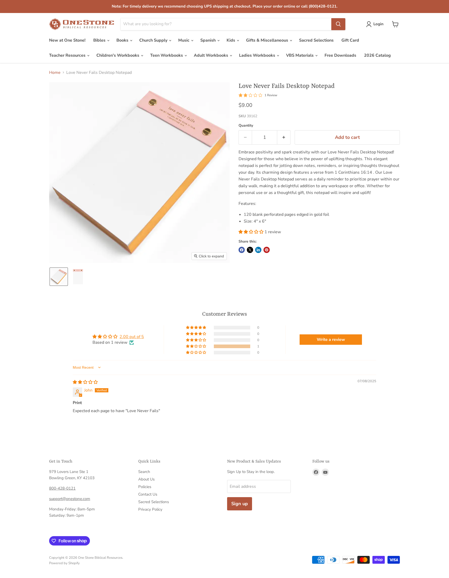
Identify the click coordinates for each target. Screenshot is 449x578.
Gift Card (350, 40)
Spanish (208, 40)
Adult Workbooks (211, 55)
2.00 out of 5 (132, 337)
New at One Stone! (67, 40)
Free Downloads (340, 55)
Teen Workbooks (167, 55)
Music (184, 40)
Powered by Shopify (64, 563)
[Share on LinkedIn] (258, 250)
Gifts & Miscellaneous (267, 40)
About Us (146, 479)
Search (144, 471)
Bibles (100, 40)
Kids (231, 40)
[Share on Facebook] (242, 250)
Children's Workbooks (118, 55)
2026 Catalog (377, 55)
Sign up (239, 504)
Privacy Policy (150, 509)
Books (122, 40)
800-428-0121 (62, 488)
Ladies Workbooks (257, 55)
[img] (85, 382)
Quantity (246, 126)
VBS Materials (300, 55)
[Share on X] (250, 250)
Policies (144, 486)
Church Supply (153, 40)
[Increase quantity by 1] (283, 137)
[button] (376, 24)
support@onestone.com (69, 498)
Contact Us (147, 494)
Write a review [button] (331, 339)
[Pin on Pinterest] (266, 250)
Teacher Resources (68, 55)
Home (55, 72)
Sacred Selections (316, 40)
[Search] (338, 24)
